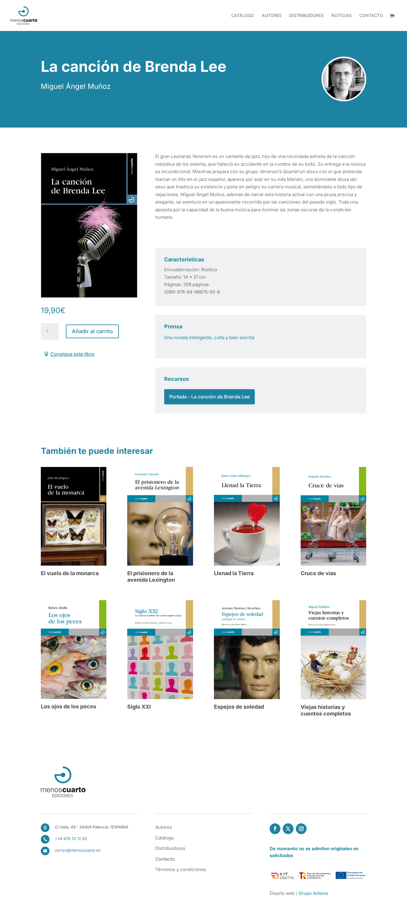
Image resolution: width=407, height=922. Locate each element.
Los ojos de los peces (68, 706)
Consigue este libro (72, 354)
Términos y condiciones (180, 869)
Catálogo (242, 15)
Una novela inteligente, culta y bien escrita (209, 337)
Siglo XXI (139, 707)
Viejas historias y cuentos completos (326, 710)
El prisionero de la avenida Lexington (151, 576)
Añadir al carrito (92, 331)
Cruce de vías (318, 573)
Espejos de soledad (239, 707)
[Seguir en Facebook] (275, 828)
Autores (272, 15)
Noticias (341, 15)
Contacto (371, 15)
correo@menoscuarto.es (78, 850)
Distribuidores (306, 15)
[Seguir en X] (288, 828)
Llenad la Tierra (234, 573)
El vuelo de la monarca (70, 573)
